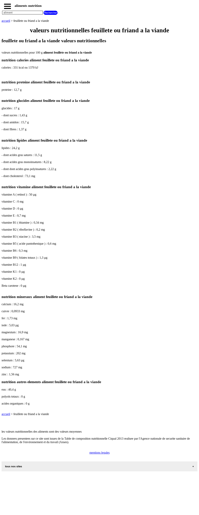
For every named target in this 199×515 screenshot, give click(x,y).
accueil (6, 20)
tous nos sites (13, 466)
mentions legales (99, 452)
